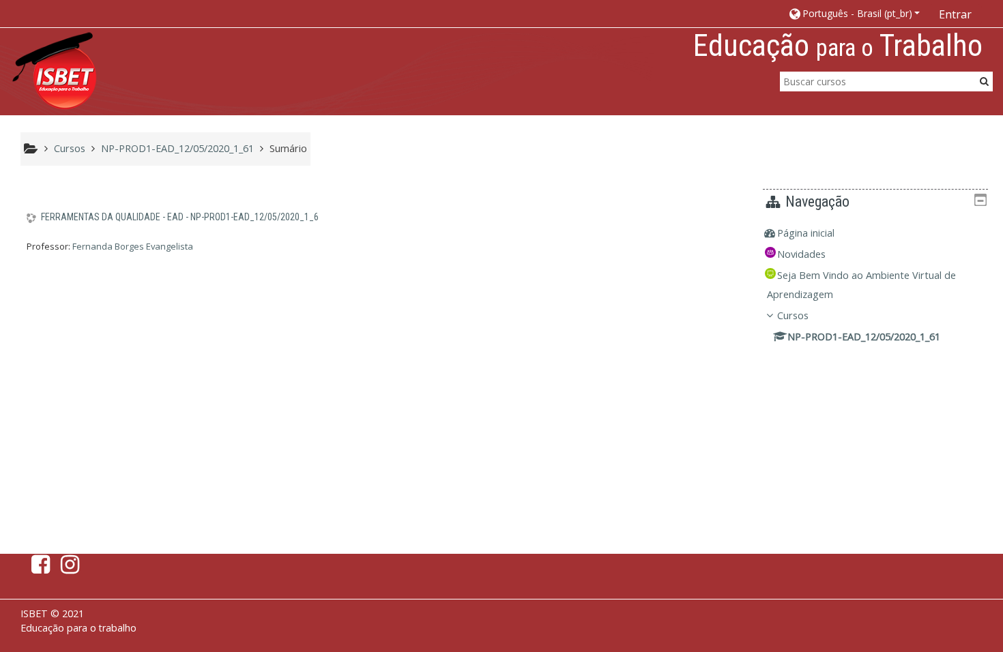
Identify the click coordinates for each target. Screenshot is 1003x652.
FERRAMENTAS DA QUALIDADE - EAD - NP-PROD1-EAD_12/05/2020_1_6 (180, 216)
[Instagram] (72, 568)
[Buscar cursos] (984, 81)
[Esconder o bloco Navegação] (980, 200)
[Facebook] (37, 568)
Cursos (793, 315)
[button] (853, 13)
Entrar (955, 14)
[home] (54, 70)
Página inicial (805, 232)
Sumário (288, 148)
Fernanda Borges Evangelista (132, 246)
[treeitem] (875, 233)
